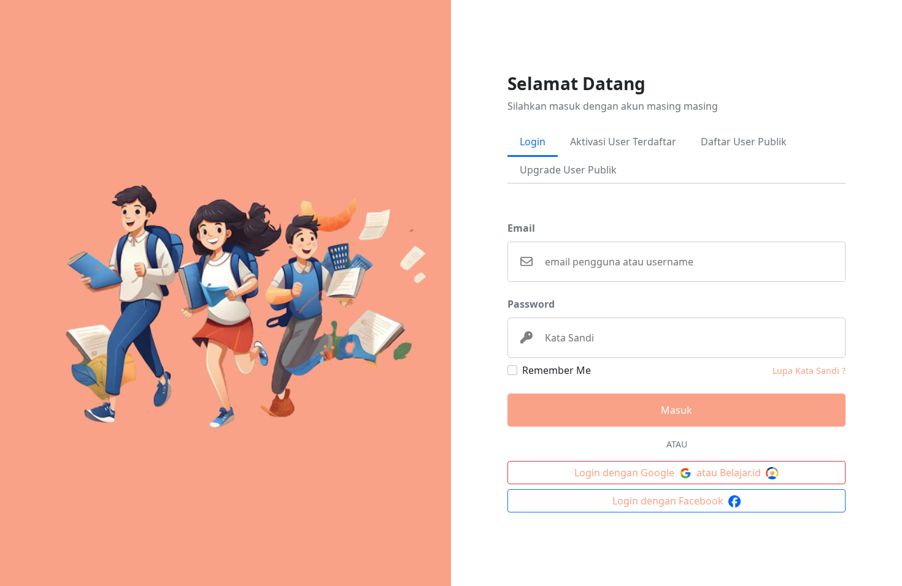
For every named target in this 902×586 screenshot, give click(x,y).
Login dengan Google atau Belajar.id (668, 472)
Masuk (676, 410)
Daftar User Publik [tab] (744, 141)
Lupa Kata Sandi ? (809, 370)
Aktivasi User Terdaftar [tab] (623, 141)
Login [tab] (532, 141)
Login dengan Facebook (669, 501)
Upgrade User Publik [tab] (568, 170)
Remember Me (556, 370)
